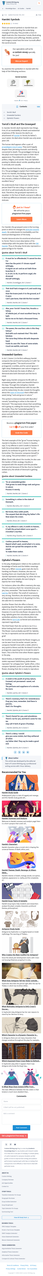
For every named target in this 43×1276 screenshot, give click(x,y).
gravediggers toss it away (12, 147)
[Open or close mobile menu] (39, 3)
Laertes (5, 593)
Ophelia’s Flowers (13, 118)
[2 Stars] (5, 23)
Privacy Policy (24, 1265)
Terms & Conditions (13, 1265)
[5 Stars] (11, 23)
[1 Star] (3, 23)
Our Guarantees (32, 1269)
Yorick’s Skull (11, 112)
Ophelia (19, 569)
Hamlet (17, 135)
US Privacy (33, 1265)
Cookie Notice (21, 1269)
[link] (21, 106)
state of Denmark (17, 392)
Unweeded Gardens (14, 115)
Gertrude (16, 619)
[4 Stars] (9, 23)
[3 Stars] (7, 23)
